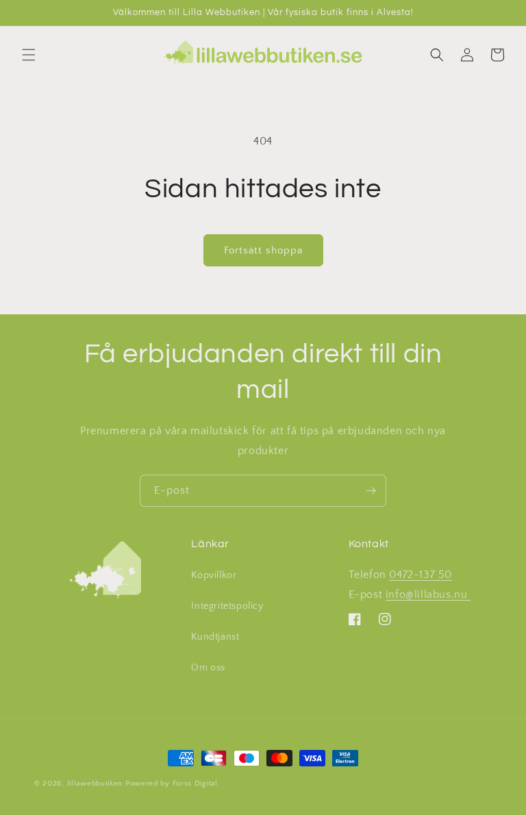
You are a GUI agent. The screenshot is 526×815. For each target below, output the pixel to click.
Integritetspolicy (227, 606)
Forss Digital (195, 783)
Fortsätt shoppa (263, 250)
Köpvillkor (213, 575)
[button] (29, 55)
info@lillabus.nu (428, 594)
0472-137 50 (420, 574)
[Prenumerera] (370, 491)
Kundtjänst (215, 636)
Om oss (208, 667)
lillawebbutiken (95, 783)
